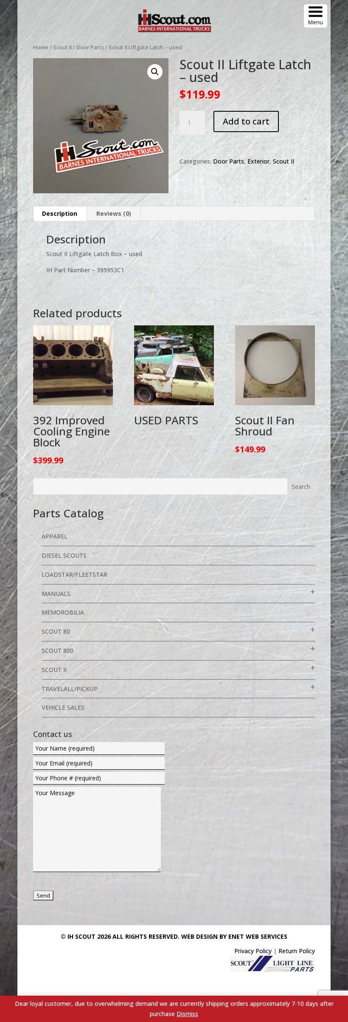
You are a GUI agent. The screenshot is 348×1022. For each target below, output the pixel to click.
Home (40, 47)
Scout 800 (57, 651)
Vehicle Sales (63, 707)
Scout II (62, 47)
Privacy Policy (253, 951)
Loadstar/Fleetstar (74, 574)
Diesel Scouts (64, 555)
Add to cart (246, 121)
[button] (155, 71)
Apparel (54, 536)
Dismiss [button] (187, 1014)
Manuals (56, 594)
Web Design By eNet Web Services (234, 936)
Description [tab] (59, 213)
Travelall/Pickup (70, 689)
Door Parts (90, 47)
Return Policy (296, 951)
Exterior (258, 161)
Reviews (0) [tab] (113, 213)
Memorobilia (63, 612)
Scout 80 (56, 631)
